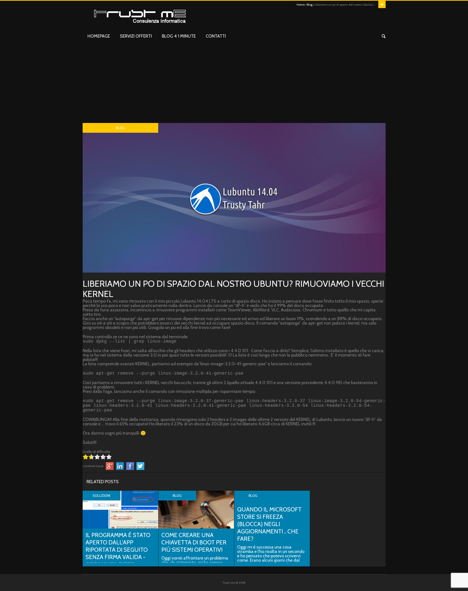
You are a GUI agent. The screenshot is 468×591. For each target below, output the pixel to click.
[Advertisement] (234, 86)
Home (301, 4)
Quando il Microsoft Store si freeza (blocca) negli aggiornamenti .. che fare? (269, 524)
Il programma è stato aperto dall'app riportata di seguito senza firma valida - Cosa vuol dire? (118, 549)
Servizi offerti (136, 36)
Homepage (99, 36)
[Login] (382, 4)
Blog (309, 4)
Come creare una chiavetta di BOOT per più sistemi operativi (193, 542)
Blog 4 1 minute (179, 36)
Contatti (216, 36)
